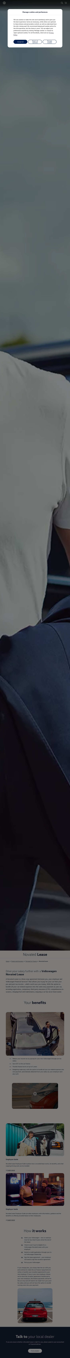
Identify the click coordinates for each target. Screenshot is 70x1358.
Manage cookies (49, 42)
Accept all (20, 42)
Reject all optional (35, 42)
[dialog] (35, 679)
